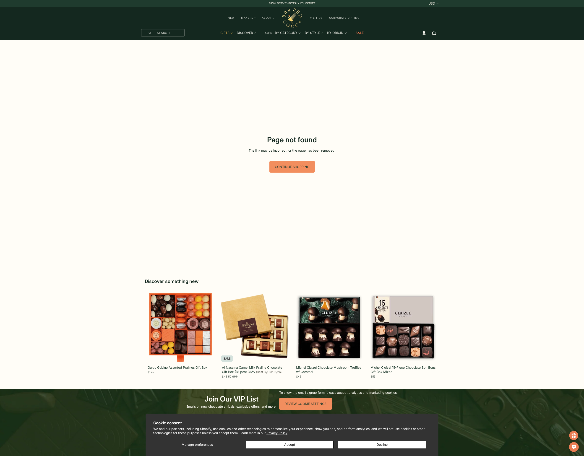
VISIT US (316, 17)
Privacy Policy (276, 433)
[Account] (424, 33)
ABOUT (267, 18)
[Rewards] (573, 435)
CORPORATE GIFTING (344, 17)
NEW (231, 17)
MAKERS (247, 18)
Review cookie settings (305, 404)
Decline (382, 444)
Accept (289, 444)
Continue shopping (292, 167)
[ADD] (209, 357)
